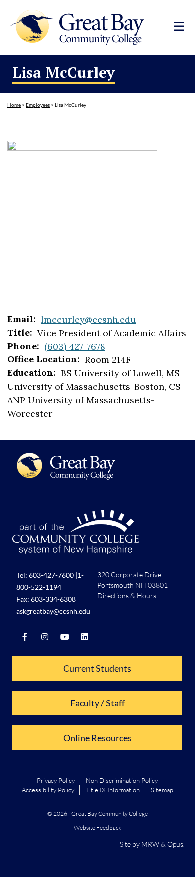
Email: (22, 319)
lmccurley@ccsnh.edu (88, 319)
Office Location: (44, 359)
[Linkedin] (85, 637)
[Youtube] (65, 637)
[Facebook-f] (25, 637)
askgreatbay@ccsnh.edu (53, 611)
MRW (151, 844)
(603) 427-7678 (75, 346)
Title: (20, 332)
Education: (32, 372)
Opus (176, 844)
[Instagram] (45, 637)
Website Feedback (98, 827)
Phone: (24, 346)
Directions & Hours (127, 595)
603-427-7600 (51, 575)
